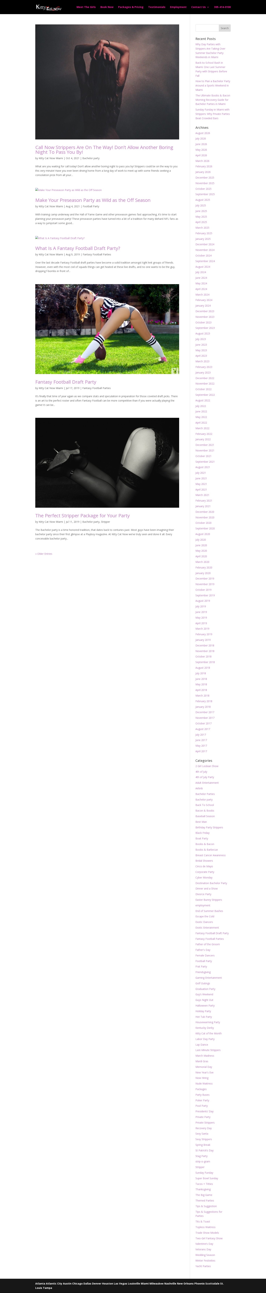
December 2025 (204, 177)
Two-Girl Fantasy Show (209, 1238)
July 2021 (200, 472)
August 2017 (202, 729)
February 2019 (203, 634)
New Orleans (185, 1283)
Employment (178, 7)
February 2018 (203, 701)
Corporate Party (204, 872)
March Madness (204, 1055)
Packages (201, 1089)
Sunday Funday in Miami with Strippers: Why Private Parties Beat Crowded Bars (212, 114)
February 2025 (203, 233)
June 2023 (201, 344)
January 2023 (203, 372)
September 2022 (205, 394)
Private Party (202, 1117)
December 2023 (204, 311)
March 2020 (202, 562)
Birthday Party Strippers (209, 827)
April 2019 (201, 623)
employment (202, 905)
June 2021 (201, 478)
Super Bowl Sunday (206, 1178)
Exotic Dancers (204, 922)
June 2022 (201, 411)
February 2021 (203, 500)
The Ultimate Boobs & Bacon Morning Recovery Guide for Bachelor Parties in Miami (212, 100)
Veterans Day (203, 1249)
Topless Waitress (205, 1227)
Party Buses (202, 1094)
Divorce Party (203, 894)
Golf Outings (202, 983)
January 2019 (203, 640)
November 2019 (204, 584)
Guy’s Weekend (204, 994)
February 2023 (203, 367)
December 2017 (204, 712)
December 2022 (204, 378)
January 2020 (203, 573)
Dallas (87, 1283)
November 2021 (204, 450)
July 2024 (200, 272)
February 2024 (203, 300)
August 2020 (202, 534)
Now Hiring (201, 1078)
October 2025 (203, 188)
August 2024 (202, 266)
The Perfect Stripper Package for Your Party (82, 515)
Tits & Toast (202, 1221)
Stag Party (201, 1156)
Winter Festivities (205, 1260)
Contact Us (198, 7)
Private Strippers (205, 1122)
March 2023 (202, 361)
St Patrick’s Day (204, 1150)
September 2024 (205, 261)
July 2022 (200, 406)
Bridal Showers (204, 860)
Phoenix (199, 1283)
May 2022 (201, 417)
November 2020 (204, 517)
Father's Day (202, 950)
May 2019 (201, 617)
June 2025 (201, 211)
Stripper (105, 521)
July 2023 (200, 339)
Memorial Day (203, 1067)
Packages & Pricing (130, 7)
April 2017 (201, 751)
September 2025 (205, 194)
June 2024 (201, 277)
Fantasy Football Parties (97, 254)
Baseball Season (205, 816)
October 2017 (203, 723)
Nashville (170, 1283)
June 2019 (201, 612)
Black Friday (202, 833)
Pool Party (201, 1105)
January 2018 (203, 706)
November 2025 (204, 183)
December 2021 (204, 445)
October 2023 (203, 322)
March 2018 (202, 695)
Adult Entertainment (207, 782)
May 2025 (201, 216)
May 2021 (201, 484)
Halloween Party (205, 1005)
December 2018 (204, 645)
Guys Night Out (204, 1000)
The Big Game (203, 1195)
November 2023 (204, 317)
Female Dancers (205, 955)
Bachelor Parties (205, 794)
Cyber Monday (203, 877)
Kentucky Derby (204, 1027)
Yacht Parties (203, 1266)
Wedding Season (205, 1255)
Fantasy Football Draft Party (65, 382)
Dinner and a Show (206, 888)
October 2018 (203, 656)
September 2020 (205, 528)
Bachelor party (91, 158)
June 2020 (201, 545)
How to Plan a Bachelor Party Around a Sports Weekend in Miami (212, 85)
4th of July (201, 771)
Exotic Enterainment (207, 927)
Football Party (91, 206)
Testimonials (156, 7)
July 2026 (200, 138)
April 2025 (201, 222)
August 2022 (202, 400)
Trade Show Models (207, 1232)
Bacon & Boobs (204, 810)
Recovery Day (203, 1128)
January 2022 (203, 439)
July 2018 (200, 673)
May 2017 (201, 745)
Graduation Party (205, 989)
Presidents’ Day (204, 1111)
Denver (96, 1283)
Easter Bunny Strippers (208, 899)
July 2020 (200, 539)
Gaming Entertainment (208, 977)
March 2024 (202, 294)
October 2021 (203, 456)
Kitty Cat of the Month (208, 1033)
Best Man (201, 821)
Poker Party (202, 1100)
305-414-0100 (222, 7)
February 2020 (203, 567)
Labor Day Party (205, 1039)
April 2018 (201, 690)
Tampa (47, 1288)
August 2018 (202, 667)
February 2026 (203, 166)
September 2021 (205, 461)
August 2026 (202, 133)
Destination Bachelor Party (211, 883)
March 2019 (202, 628)
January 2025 (203, 239)
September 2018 (205, 662)
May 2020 (201, 550)
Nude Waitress (204, 1083)
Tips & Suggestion (206, 1206)
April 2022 (201, 422)
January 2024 (203, 305)
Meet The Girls (86, 7)
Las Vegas (120, 1283)
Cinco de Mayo (204, 866)
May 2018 (201, 684)
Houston (107, 1283)
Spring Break (202, 1144)
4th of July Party (204, 777)
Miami (145, 1283)
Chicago (77, 1283)
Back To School (204, 805)
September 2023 (205, 328)
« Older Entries (43, 553)
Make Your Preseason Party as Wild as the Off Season (93, 200)
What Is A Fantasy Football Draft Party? (77, 248)
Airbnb (199, 788)
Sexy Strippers (203, 1139)
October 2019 (203, 589)
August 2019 (202, 600)
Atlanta (40, 1283)
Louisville (134, 1283)
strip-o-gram (202, 1161)
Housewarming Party (207, 1022)
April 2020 (201, 556)
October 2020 (203, 523)
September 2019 (205, 595)
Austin (67, 1283)
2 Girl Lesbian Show (206, 766)
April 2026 (201, 155)
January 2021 (203, 506)
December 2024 (204, 244)
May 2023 (201, 350)
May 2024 (201, 283)
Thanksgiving (203, 1189)
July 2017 (200, 734)
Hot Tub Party (203, 1016)
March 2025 (202, 227)
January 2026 (203, 172)
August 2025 (202, 199)
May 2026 (201, 149)
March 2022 (202, 428)
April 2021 (201, 489)
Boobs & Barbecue (206, 849)
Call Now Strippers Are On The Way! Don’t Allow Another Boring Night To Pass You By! (104, 149)
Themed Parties (204, 1200)
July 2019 (200, 606)
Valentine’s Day (204, 1243)
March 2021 (202, 495)
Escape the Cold (204, 916)
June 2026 (201, 144)
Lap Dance (201, 1044)
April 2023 (201, 355)
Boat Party (201, 838)
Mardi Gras (201, 1061)
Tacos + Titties (204, 1184)
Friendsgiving (203, 972)
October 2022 (203, 389)
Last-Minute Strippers (208, 1050)
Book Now (106, 7)
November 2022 (204, 383)
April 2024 (201, 289)
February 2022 (203, 434)
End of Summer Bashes (209, 911)
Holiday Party (203, 1011)
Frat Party (201, 966)
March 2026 (202, 161)
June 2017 (201, 740)
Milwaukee (156, 1283)
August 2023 (202, 333)
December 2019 (204, 578)
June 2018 (201, 679)
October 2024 (203, 255)
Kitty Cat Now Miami (51, 158)
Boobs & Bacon (204, 844)
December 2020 (204, 511)
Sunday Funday (204, 1172)
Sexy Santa (201, 1133)
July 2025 (200, 205)
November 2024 (204, 250)
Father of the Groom (207, 944)
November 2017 (204, 717)
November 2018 (204, 651)
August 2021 (202, 467)
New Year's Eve (204, 1072)
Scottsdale (212, 1283)
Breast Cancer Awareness (210, 855)
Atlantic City (54, 1283)
